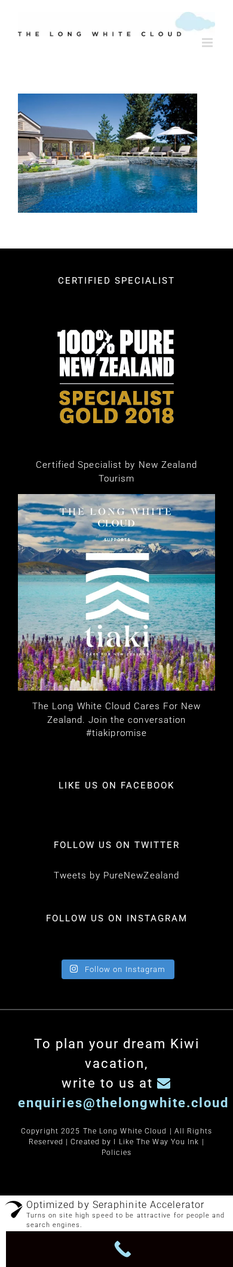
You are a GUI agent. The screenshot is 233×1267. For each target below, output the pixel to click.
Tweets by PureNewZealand (116, 883)
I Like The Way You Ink (156, 1149)
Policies (116, 1160)
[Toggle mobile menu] (208, 42)
